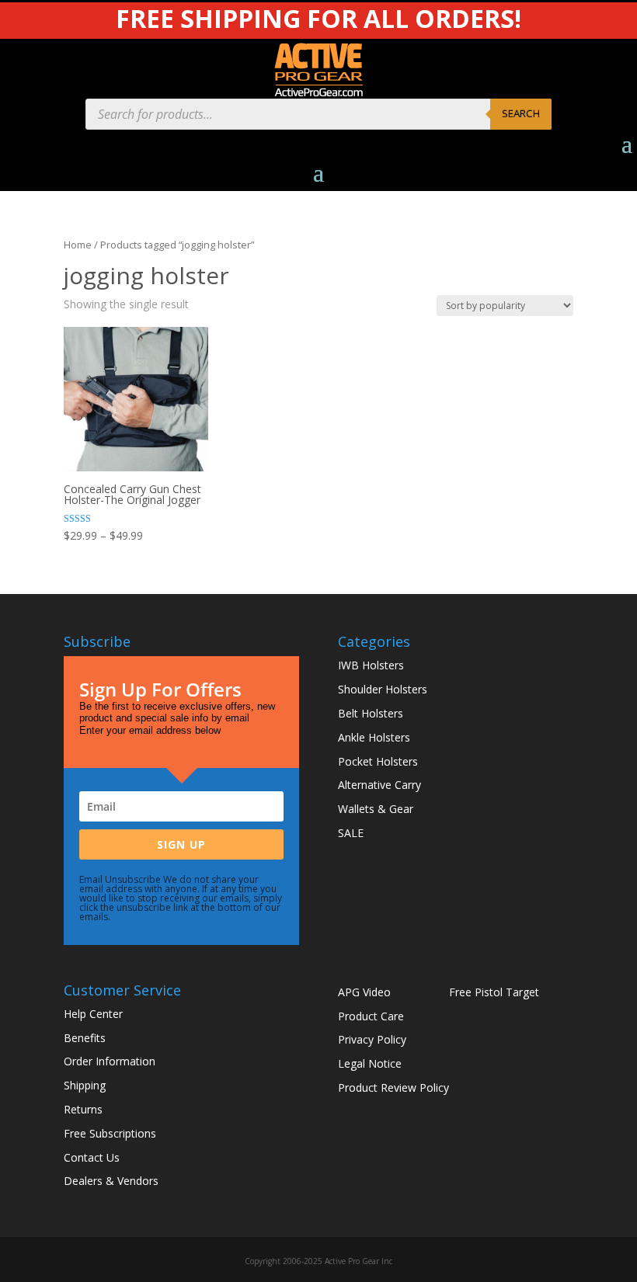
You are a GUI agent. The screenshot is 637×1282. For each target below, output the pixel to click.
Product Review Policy (393, 1087)
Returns (83, 1109)
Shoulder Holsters (382, 689)
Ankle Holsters (374, 737)
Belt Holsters (370, 713)
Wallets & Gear (375, 808)
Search (521, 113)
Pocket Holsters (378, 761)
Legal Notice (370, 1063)
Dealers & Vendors (111, 1180)
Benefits (85, 1037)
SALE (351, 832)
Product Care (371, 1016)
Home (78, 245)
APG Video (364, 992)
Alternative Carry (379, 784)
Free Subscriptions (110, 1133)
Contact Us (92, 1157)
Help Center (93, 1013)
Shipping (85, 1085)
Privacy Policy (372, 1039)
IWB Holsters (371, 665)
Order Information (109, 1061)
